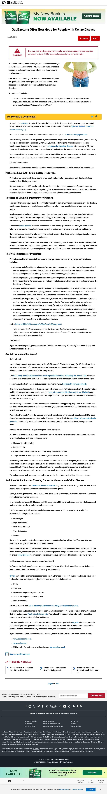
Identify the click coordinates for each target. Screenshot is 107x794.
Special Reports (76, 726)
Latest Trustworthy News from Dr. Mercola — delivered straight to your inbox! (28, 697)
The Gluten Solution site (38, 614)
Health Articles (30, 726)
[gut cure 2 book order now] (53, 23)
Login (50, 683)
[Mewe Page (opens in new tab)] (53, 706)
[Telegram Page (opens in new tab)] (38, 706)
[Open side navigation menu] (4, 2)
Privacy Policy (64, 789)
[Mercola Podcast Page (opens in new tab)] (77, 706)
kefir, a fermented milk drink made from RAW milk (69, 392)
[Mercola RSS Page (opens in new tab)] (81, 706)
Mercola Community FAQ (51, 724)
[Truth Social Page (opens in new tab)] (47, 706)
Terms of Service (77, 789)
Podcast (73, 724)
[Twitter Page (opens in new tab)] (34, 706)
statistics (24, 123)
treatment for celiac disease (43, 485)
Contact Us (28, 724)
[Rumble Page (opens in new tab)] (74, 706)
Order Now (92, 773)
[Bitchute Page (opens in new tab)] (69, 706)
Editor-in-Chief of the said (38, 324)
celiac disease (25, 226)
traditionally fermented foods (74, 384)
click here (36, 749)
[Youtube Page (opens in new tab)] (64, 706)
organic (75, 622)
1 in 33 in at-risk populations (75, 134)
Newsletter (74, 721)
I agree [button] (91, 789)
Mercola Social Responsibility (53, 726)
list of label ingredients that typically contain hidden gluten (53, 606)
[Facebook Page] (23, 781)
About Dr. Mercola (31, 721)
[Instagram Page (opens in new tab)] (30, 706)
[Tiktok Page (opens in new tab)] (60, 706)
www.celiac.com (20, 643)
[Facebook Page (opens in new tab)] (25, 706)
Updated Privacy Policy (61, 759)
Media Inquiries (48, 721)
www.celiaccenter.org (22, 639)
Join (57, 683)
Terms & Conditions (45, 759)
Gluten (12, 576)
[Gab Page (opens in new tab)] (42, 706)
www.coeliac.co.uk (57, 647)
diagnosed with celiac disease (60, 146)
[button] (84, 38)
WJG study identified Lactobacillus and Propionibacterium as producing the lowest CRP (49, 376)
